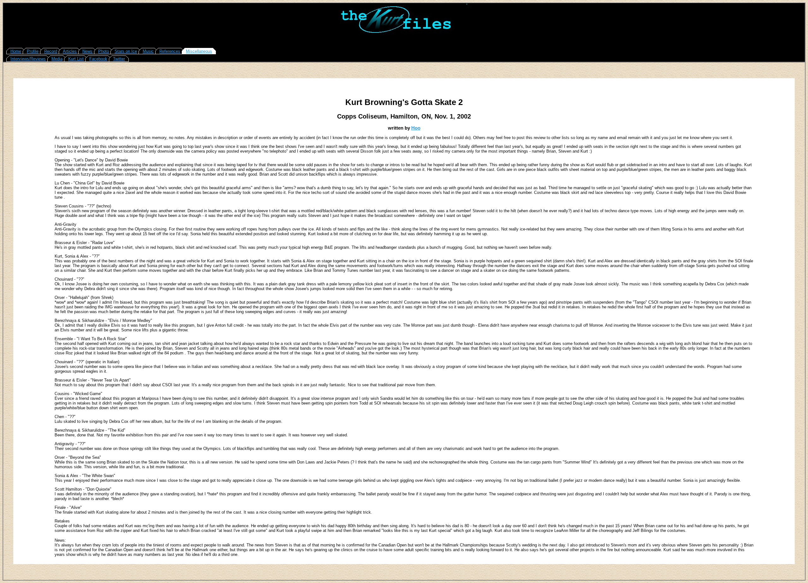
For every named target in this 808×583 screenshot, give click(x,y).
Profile (33, 51)
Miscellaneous (199, 51)
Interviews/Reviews (28, 58)
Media (56, 58)
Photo (103, 51)
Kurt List (76, 58)
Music (148, 51)
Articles (70, 51)
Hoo (415, 128)
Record (50, 51)
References (169, 51)
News (87, 51)
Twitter (119, 58)
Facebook (98, 58)
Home (15, 51)
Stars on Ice (126, 51)
